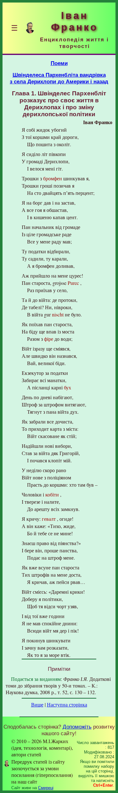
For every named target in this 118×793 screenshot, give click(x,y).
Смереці (45, 787)
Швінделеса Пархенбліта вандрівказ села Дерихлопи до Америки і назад (59, 78)
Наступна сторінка (67, 704)
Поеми (59, 63)
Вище (37, 704)
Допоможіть (77, 727)
